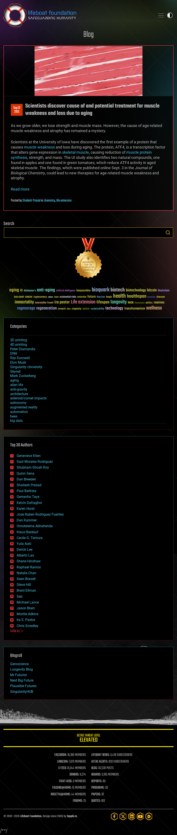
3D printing (18, 340)
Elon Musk (18, 362)
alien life (16, 385)
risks (69, 309)
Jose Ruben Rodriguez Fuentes (40, 514)
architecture (19, 394)
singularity (76, 309)
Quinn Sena (25, 473)
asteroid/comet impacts (28, 398)
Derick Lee (24, 549)
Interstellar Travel (44, 303)
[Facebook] (114, 816)
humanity (151, 297)
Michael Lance (28, 602)
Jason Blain (26, 608)
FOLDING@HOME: (61, 788)
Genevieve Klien (29, 456)
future (91, 297)
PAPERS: (96, 794)
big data (16, 421)
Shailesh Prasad (31, 200)
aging (14, 290)
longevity (119, 302)
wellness (154, 308)
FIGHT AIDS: (65, 781)
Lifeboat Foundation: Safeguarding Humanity (77, 15)
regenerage (26, 308)
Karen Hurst (26, 509)
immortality (24, 302)
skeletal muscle (75, 152)
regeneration (46, 308)
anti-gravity (18, 389)
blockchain (163, 290)
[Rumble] (148, 816)
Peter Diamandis (22, 349)
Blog (88, 35)
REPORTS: (96, 781)
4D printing (18, 344)
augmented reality (24, 407)
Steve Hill (24, 585)
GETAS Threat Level (88, 739)
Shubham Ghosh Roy (33, 467)
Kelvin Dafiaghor (29, 503)
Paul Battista (26, 491)
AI (21, 291)
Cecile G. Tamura (30, 538)
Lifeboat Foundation (30, 816)
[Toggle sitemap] (161, 15)
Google (109, 297)
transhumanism (134, 308)
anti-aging (46, 290)
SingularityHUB (21, 692)
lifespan (102, 302)
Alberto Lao (25, 555)
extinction (81, 297)
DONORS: (74, 774)
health (119, 296)
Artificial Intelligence (65, 290)
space (86, 308)
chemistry (49, 200)
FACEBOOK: (60, 755)
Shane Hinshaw (29, 561)
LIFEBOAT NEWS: (100, 755)
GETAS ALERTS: (99, 762)
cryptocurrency (40, 297)
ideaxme (160, 297)
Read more (20, 189)
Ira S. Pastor (26, 620)
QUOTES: (96, 801)
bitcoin (152, 290)
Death (56, 297)
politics (149, 303)
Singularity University (26, 367)
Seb (19, 596)
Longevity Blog (21, 669)
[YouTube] (140, 816)
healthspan (136, 296)
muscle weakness (39, 147)
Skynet (15, 371)
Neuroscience (140, 303)
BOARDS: (96, 774)
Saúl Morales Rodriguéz (35, 462)
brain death (19, 297)
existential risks (68, 297)
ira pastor (62, 302)
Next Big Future (21, 680)
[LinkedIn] (131, 816)
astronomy (18, 403)
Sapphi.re (72, 816)
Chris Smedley (27, 626)
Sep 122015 (16, 110)
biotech (118, 290)
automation (19, 412)
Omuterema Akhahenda (35, 526)
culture (50, 297)
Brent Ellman (26, 590)
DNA (13, 353)
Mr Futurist (18, 675)
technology (114, 308)
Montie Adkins (27, 614)
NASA (131, 303)
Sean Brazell (26, 579)
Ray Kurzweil (20, 358)
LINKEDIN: (62, 762)
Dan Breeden (26, 479)
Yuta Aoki (24, 544)
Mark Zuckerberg (23, 376)
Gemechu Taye (28, 497)
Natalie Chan (26, 573)
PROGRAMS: (97, 788)
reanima (159, 302)
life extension (64, 200)
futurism (101, 297)
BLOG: (94, 768)
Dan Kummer (27, 520)
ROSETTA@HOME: (61, 794)
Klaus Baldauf (27, 532)
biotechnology (136, 290)
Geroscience (19, 664)
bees (13, 416)
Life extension (83, 302)
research (62, 309)
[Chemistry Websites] (88, 259)
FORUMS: (78, 801)
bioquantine (83, 290)
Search (168, 232)
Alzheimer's (30, 290)
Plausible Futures (23, 686)
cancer (28, 297)
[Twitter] (123, 816)
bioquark (100, 290)
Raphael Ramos (29, 567)
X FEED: (62, 768)
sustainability (97, 309)
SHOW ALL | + (16, 631)
